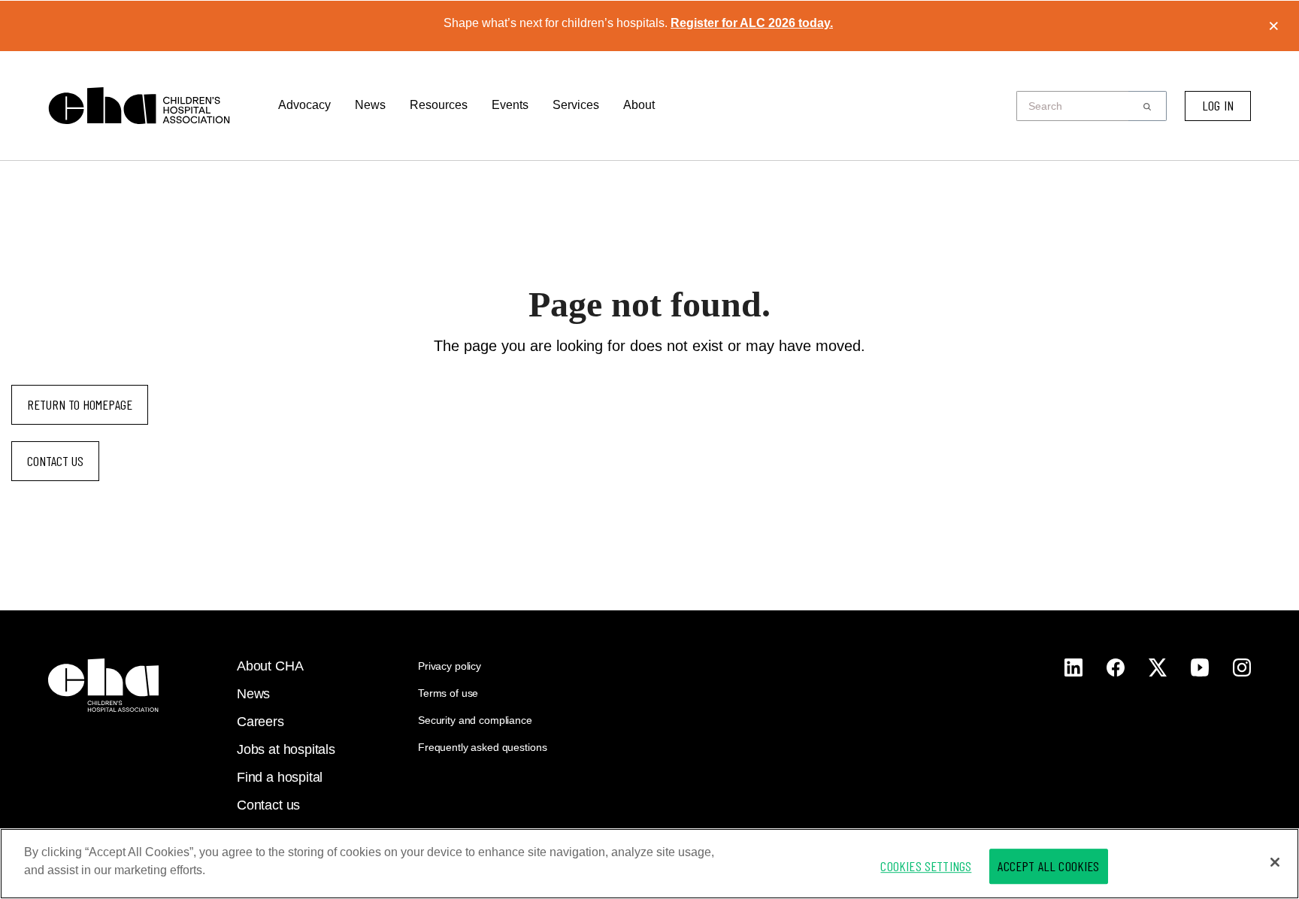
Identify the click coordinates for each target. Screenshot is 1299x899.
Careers (260, 721)
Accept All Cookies (1048, 866)
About (639, 104)
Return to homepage (79, 404)
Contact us (55, 461)
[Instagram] (1073, 667)
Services (576, 104)
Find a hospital (279, 777)
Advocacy (304, 104)
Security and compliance (475, 720)
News (370, 104)
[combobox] (1076, 106)
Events (510, 104)
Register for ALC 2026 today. (752, 23)
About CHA (270, 665)
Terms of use (448, 693)
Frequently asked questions (482, 747)
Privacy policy (449, 666)
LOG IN (1218, 105)
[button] (1147, 106)
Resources (439, 104)
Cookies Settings (925, 866)
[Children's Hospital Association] (103, 685)
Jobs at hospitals (286, 749)
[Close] (1274, 862)
